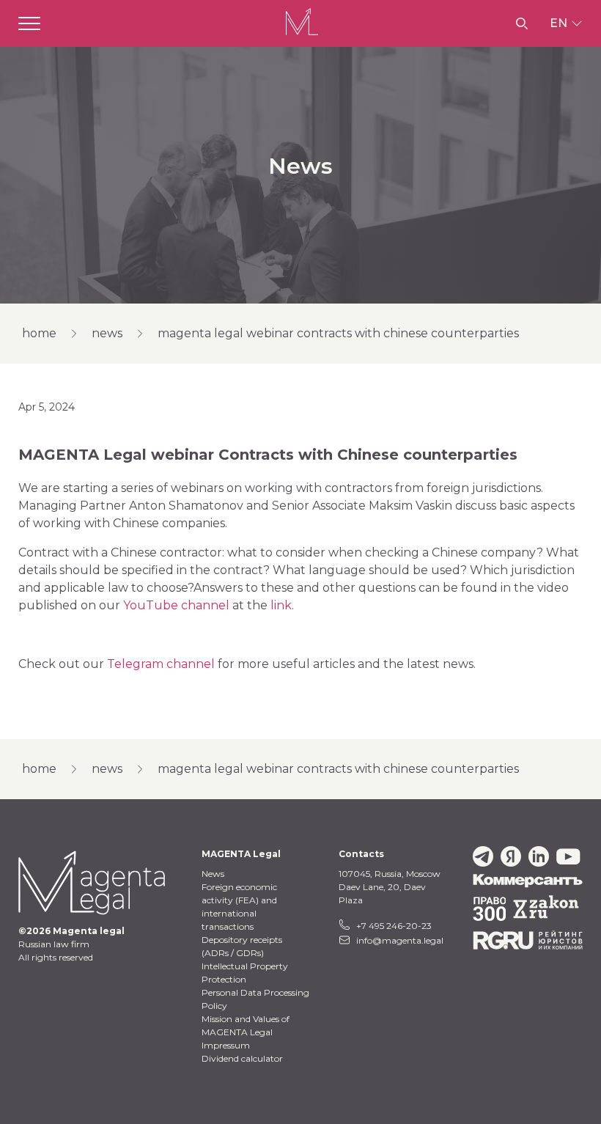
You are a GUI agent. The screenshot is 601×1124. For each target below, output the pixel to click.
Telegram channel (161, 664)
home (39, 333)
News (107, 333)
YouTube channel (176, 605)
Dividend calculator (242, 1058)
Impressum (226, 1045)
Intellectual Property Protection (245, 972)
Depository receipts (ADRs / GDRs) (242, 946)
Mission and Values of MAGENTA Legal (246, 1025)
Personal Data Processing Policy (255, 999)
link (281, 605)
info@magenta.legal (399, 940)
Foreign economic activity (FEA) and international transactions (239, 906)
